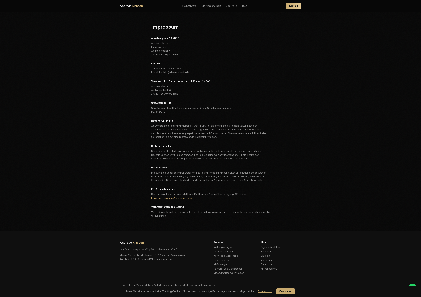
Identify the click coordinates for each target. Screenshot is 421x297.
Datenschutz (268, 264)
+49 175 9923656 (130, 259)
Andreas (131, 6)
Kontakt (293, 5)
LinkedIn (265, 255)
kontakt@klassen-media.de (157, 259)
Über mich (231, 5)
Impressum (266, 260)
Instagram (266, 251)
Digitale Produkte (270, 247)
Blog (244, 5)
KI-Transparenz (269, 268)
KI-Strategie (220, 264)
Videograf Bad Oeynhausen (229, 272)
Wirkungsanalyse (223, 247)
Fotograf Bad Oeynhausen (228, 268)
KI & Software (189, 5)
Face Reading (221, 260)
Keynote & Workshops (226, 255)
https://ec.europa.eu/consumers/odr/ (171, 198)
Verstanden (285, 291)
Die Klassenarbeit (211, 5)
